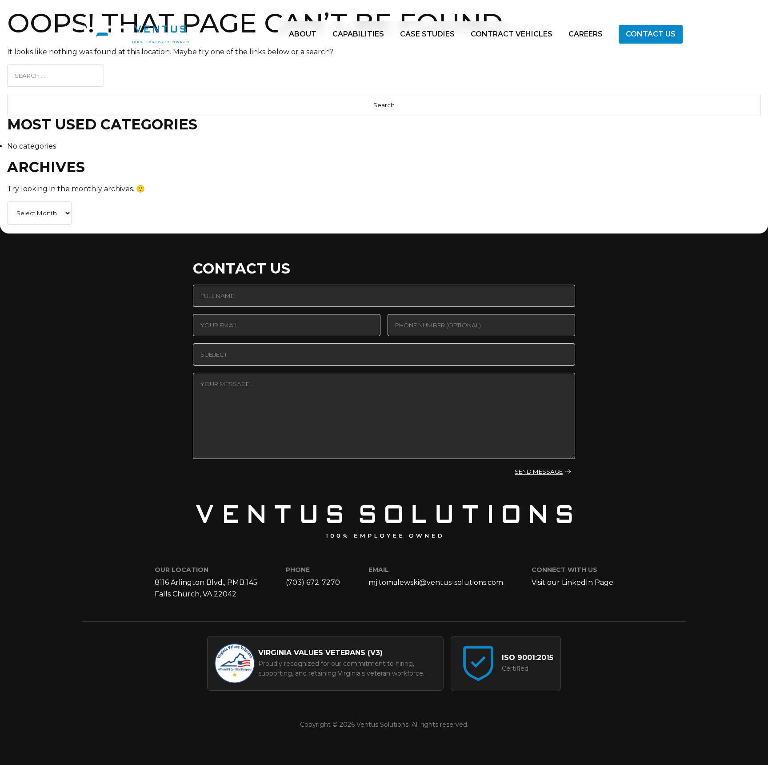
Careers (585, 34)
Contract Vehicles (511, 34)
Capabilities (358, 34)
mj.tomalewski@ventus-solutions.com (435, 582)
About (302, 34)
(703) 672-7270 (313, 582)
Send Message (539, 471)
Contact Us (651, 34)
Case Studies (427, 34)
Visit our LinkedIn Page (572, 582)
